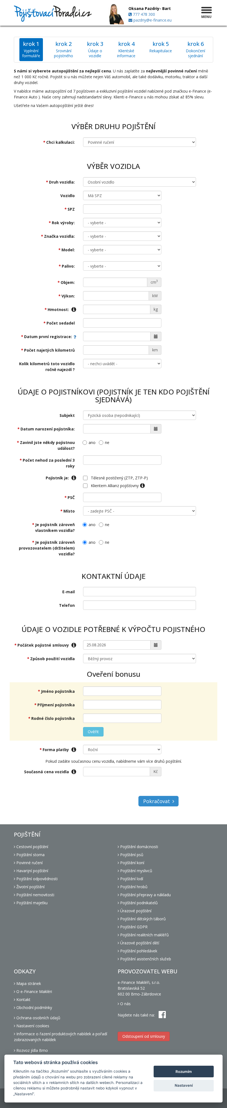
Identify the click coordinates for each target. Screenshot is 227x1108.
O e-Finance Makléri (33, 991)
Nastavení (184, 1085)
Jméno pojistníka (58, 691)
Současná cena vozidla (47, 771)
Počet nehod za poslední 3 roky (49, 463)
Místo (69, 511)
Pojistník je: (58, 477)
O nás (125, 1003)
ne (107, 442)
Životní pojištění (30, 886)
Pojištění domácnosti (138, 846)
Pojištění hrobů (133, 886)
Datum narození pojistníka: (47, 429)
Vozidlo (67, 195)
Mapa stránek (28, 983)
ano (92, 442)
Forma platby (56, 749)
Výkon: (68, 296)
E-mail (68, 591)
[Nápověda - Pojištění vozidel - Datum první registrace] (73, 336)
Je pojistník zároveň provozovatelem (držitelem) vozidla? (47, 548)
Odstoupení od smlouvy (143, 1036)
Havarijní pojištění (31, 870)
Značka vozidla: (59, 236)
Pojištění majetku (31, 902)
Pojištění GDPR (133, 926)
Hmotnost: (59, 309)
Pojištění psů (131, 854)
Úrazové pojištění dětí (139, 942)
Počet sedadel (61, 323)
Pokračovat (156, 801)
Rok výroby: (63, 222)
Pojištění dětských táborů (142, 918)
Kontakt (22, 999)
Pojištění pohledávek (138, 950)
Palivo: (68, 266)
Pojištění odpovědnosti (36, 878)
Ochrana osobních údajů (37, 1017)
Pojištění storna (30, 854)
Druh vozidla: (62, 182)
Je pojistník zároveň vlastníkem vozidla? (55, 527)
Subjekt (67, 415)
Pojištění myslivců (135, 870)
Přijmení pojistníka (56, 704)
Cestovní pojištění (31, 846)
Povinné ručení (29, 862)
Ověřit (93, 731)
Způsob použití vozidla (52, 658)
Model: (68, 249)
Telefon (67, 605)
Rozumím (184, 1071)
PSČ (71, 497)
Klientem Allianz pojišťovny (115, 485)
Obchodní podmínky (33, 1007)
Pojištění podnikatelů (138, 902)
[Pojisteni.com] (53, 14)
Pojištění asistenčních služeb (145, 958)
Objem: (68, 282)
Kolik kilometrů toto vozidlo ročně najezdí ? (47, 366)
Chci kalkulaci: (60, 142)
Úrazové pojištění (135, 910)
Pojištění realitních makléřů (144, 934)
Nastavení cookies (32, 1025)
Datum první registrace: (48, 336)
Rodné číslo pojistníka (53, 718)
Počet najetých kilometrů (49, 350)
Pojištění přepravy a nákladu (145, 894)
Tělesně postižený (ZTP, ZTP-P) (119, 477)
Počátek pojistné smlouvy (43, 645)
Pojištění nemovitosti (34, 894)
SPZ (71, 209)
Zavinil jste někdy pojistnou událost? (47, 445)
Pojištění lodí (131, 878)
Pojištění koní (131, 862)
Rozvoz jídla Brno (31, 1050)
